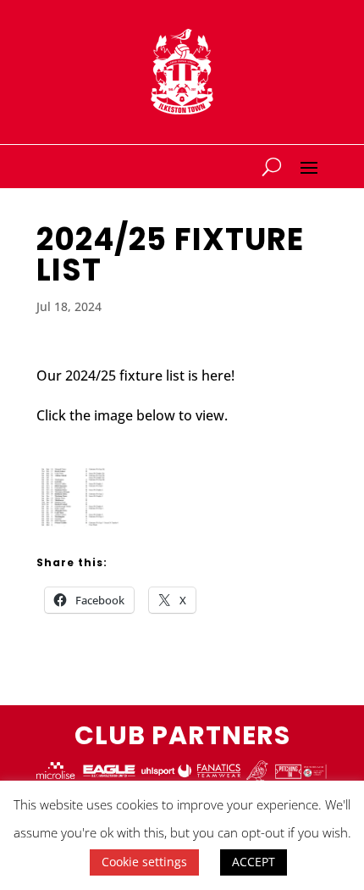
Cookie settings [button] (144, 862)
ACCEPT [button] (253, 862)
